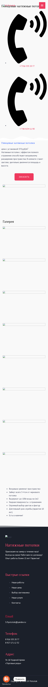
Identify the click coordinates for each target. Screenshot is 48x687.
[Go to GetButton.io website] (6, 684)
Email (9, 616)
